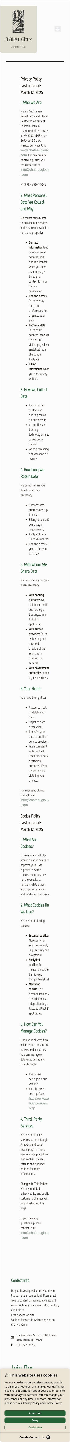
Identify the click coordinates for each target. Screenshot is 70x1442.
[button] (58, 29)
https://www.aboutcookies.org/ (39, 1103)
